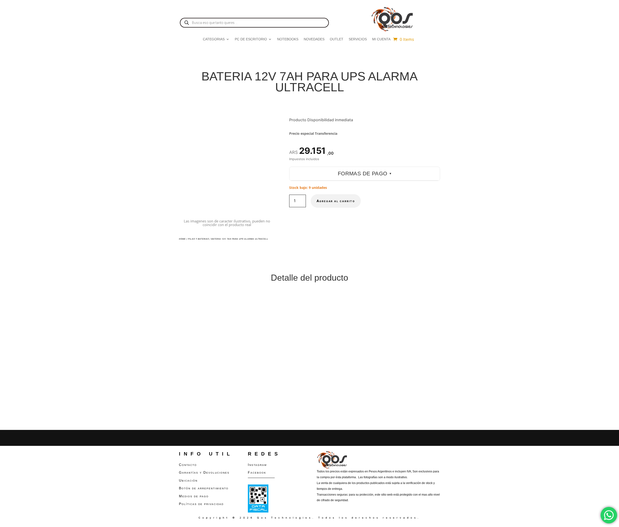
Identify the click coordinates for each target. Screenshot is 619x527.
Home (182, 239)
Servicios (358, 39)
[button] (267, 124)
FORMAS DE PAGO (364, 174)
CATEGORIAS (214, 39)
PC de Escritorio (251, 39)
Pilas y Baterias (198, 239)
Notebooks (287, 39)
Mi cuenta (381, 39)
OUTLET (336, 39)
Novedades (314, 39)
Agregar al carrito (336, 201)
